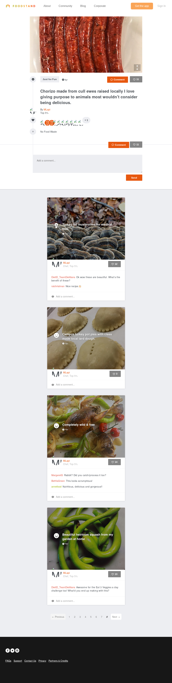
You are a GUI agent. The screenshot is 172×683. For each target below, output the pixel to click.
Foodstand (20, 6)
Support (18, 660)
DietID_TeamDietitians (63, 277)
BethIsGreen (58, 480)
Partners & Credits (58, 660)
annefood (56, 486)
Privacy (42, 660)
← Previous (58, 616)
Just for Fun (50, 79)
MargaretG (57, 475)
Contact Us (30, 660)
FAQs (8, 660)
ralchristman (57, 286)
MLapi (47, 109)
